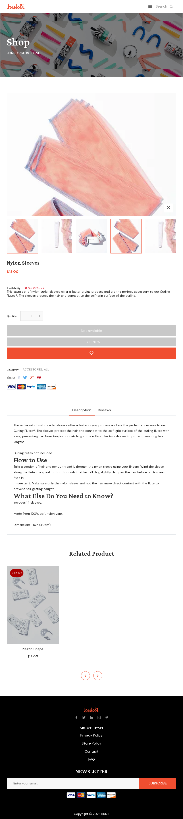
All (46, 369)
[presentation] (85, 675)
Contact (91, 751)
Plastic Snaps (33, 649)
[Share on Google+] (32, 377)
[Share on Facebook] (19, 377)
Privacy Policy (91, 735)
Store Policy (91, 743)
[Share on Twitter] (25, 377)
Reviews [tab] (104, 410)
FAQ (91, 759)
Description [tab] (81, 410)
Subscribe (158, 783)
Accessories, (33, 369)
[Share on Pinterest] (39, 377)
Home (11, 53)
